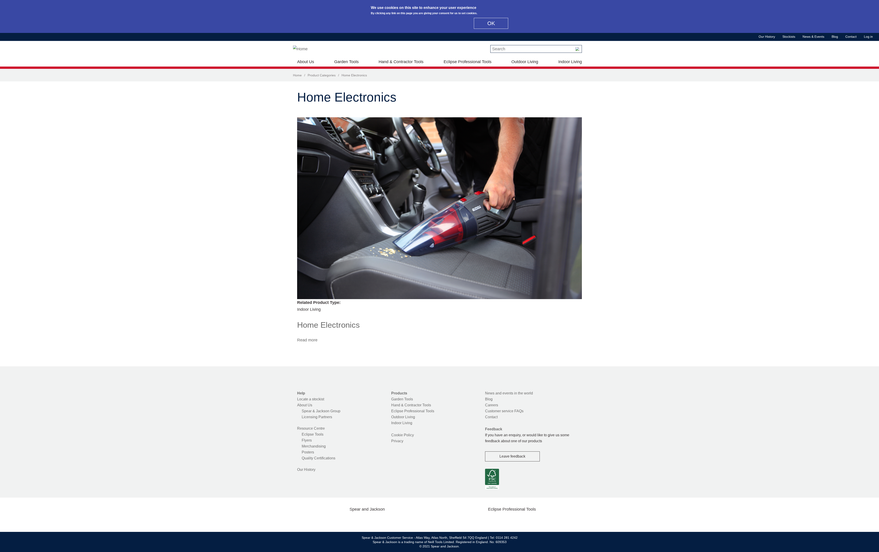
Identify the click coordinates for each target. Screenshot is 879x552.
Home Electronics (328, 324)
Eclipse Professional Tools (467, 61)
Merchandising (314, 446)
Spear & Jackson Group (321, 411)
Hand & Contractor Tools (401, 61)
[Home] (300, 49)
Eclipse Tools (312, 434)
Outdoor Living (524, 61)
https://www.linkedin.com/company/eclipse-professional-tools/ (534, 520)
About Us (305, 61)
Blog (835, 36)
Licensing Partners (317, 417)
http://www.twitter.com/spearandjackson (345, 520)
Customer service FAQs (504, 411)
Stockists (788, 36)
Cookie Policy (402, 435)
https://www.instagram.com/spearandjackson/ (360, 520)
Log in (868, 36)
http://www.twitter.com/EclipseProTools (504, 520)
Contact (851, 36)
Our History (767, 36)
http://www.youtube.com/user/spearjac (389, 520)
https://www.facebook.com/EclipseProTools (490, 520)
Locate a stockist (310, 399)
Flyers (307, 440)
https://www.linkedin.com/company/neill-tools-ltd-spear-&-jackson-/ (374, 520)
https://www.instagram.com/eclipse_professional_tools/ (519, 520)
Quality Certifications (318, 458)
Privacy (397, 441)
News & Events (813, 36)
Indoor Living (570, 61)
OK (491, 23)
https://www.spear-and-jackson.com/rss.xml (403, 520)
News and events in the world (509, 393)
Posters (308, 452)
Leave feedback (512, 456)
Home (297, 75)
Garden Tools (346, 61)
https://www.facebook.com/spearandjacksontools (331, 520)
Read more (307, 340)
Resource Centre (311, 428)
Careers (491, 405)
